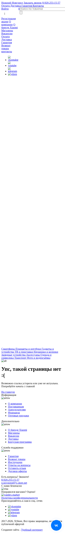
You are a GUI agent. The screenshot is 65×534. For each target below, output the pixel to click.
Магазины (7, 30)
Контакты (38, 5)
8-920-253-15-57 (51, 2)
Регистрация (8, 18)
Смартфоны (8, 348)
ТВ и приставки (24, 351)
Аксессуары (33, 354)
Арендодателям (17, 409)
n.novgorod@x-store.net (14, 482)
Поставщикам (16, 406)
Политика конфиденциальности (19, 497)
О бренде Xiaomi (9, 26)
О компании (7, 23)
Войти (5, 8)
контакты (6, 51)
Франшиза (14, 412)
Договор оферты (17, 471)
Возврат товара (5, 47)
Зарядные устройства (13, 354)
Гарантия (27, 5)
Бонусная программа (20, 441)
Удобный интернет (32, 529)
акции (4, 21)
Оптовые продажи (18, 415)
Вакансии (6, 33)
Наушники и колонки (46, 351)
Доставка (16, 5)
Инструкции (15, 462)
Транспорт (20, 357)
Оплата (5, 5)
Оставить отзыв (17, 468)
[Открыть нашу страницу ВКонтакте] (56, 525)
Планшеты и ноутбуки (29, 348)
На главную (8, 392)
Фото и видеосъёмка (38, 357)
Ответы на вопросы (19, 465)
